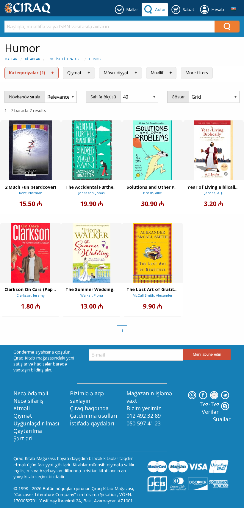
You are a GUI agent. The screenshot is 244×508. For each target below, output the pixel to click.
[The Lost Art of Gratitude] (152, 253)
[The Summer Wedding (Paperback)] (91, 253)
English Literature (64, 59)
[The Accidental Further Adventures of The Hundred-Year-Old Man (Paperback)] (92, 150)
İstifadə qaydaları (92, 423)
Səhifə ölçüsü (103, 97)
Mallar (10, 59)
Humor (95, 59)
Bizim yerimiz (143, 408)
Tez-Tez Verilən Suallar (215, 412)
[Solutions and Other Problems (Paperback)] (152, 150)
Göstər (178, 97)
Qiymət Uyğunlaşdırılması (36, 419)
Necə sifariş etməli (28, 404)
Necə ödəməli (30, 393)
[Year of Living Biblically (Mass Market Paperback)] (213, 150)
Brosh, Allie (152, 192)
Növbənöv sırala (24, 97)
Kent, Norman (30, 192)
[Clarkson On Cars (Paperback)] (30, 253)
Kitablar (32, 59)
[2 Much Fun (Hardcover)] (30, 150)
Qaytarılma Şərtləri (27, 434)
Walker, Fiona (91, 295)
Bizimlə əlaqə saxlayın (87, 397)
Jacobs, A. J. (213, 192)
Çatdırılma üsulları (93, 415)
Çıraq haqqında (89, 408)
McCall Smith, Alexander (153, 295)
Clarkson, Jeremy (30, 295)
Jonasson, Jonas (91, 192)
